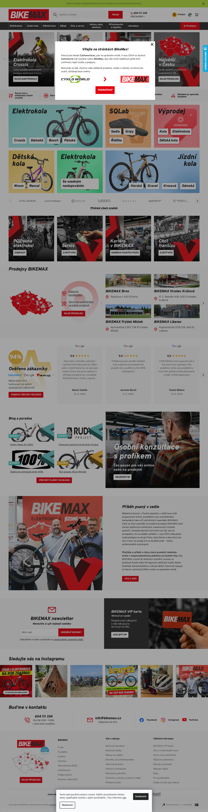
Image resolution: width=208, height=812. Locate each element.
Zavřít (152, 44)
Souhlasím (140, 796)
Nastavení (67, 805)
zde (124, 797)
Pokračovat (105, 90)
